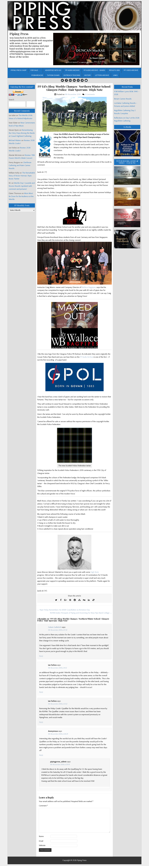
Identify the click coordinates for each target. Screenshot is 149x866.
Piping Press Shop (18, 70)
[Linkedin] (74, 80)
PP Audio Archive (72, 70)
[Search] (31, 104)
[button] (96, 49)
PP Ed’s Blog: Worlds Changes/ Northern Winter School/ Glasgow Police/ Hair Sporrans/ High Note (74, 88)
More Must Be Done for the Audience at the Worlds (21, 196)
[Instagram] (78, 80)
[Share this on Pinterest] (70, 600)
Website (42, 845)
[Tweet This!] (56, 600)
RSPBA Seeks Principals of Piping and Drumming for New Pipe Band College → (81, 613)
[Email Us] (86, 80)
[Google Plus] (70, 80)
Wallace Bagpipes (88, 287)
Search (11, 100)
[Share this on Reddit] (75, 600)
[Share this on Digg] (84, 600)
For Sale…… (35, 70)
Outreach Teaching (72, 75)
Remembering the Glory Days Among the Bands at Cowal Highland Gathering (22, 133)
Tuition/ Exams (53, 75)
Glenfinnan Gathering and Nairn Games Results (20, 165)
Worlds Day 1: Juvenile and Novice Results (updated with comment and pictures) (22, 186)
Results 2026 (114, 70)
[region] (96, 49)
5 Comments (90, 94)
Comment (43, 806)
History (87, 75)
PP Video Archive (131, 70)
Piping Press (19, 34)
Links (115, 75)
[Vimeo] (82, 80)
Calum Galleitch (54, 627)
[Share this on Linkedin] (89, 600)
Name (41, 836)
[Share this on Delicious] (93, 600)
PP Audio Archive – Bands (94, 70)
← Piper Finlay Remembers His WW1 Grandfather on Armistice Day (63, 610)
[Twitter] (62, 80)
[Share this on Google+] (65, 600)
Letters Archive (102, 75)
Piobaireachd (37, 75)
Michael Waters (15, 140)
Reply (41, 656)
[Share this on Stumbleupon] (79, 600)
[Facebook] (66, 80)
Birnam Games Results (123, 99)
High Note (95, 572)
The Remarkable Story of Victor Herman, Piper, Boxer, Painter (22, 176)
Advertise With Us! (53, 70)
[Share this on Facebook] (61, 600)
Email (41, 841)
